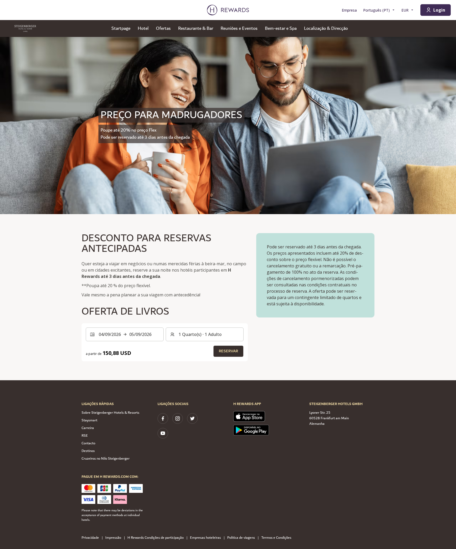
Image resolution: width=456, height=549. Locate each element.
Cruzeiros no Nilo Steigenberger (106, 458)
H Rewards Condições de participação (155, 538)
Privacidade (90, 538)
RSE (85, 435)
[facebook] (163, 418)
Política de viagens (241, 538)
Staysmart (89, 420)
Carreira (88, 428)
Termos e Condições (276, 538)
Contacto (88, 443)
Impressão (113, 538)
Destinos (88, 451)
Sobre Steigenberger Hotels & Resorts (110, 413)
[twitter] (192, 418)
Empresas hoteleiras (205, 538)
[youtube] (163, 433)
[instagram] (177, 418)
